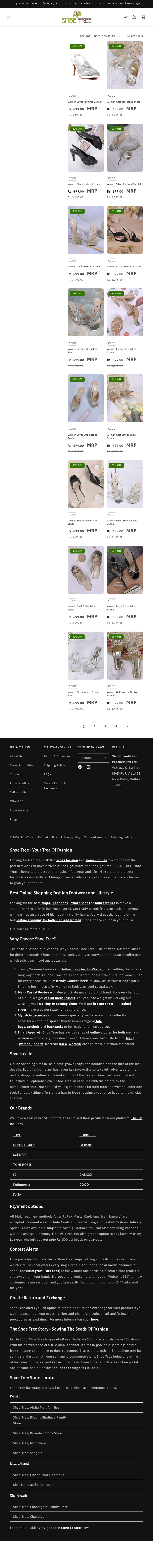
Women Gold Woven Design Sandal (122, 694)
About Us (16, 756)
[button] (8, 16)
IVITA (17, 1194)
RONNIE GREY (24, 1145)
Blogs (13, 819)
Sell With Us (18, 792)
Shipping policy (121, 837)
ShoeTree (27, 837)
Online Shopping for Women (82, 969)
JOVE (17, 1135)
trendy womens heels (72, 981)
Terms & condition (22, 765)
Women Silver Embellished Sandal (82, 351)
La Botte (85, 1145)
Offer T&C (16, 801)
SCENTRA (20, 1154)
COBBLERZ (87, 1135)
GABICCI (85, 1174)
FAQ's (48, 774)
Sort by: (85, 35)
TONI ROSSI (22, 1164)
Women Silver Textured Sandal (85, 102)
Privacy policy (19, 783)
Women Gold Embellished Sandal (121, 437)
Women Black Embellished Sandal (121, 351)
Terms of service (95, 837)
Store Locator (19, 810)
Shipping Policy (54, 765)
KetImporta (21, 1184)
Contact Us (17, 774)
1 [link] (84, 726)
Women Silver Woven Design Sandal (84, 694)
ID (15, 1174)
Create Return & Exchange (55, 786)
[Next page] (127, 726)
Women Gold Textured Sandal (123, 102)
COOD (84, 1184)
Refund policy (47, 837)
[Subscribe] (104, 758)
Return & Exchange (57, 756)
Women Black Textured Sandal (84, 184)
